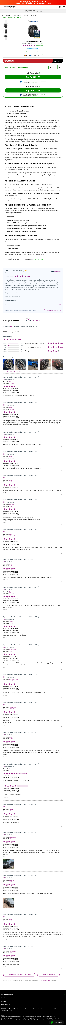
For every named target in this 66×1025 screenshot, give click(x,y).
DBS (11, 838)
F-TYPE (12, 593)
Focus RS (12, 536)
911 (11, 882)
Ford (10, 534)
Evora (11, 738)
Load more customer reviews (19, 975)
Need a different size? (38, 43)
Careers (11, 1010)
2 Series (12, 409)
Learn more (43, 81)
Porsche (11, 880)
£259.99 (36, 77)
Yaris (11, 623)
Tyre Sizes (3, 1001)
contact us (41, 980)
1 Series (12, 383)
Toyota (11, 621)
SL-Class (12, 681)
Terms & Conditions (19, 1009)
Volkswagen (12, 649)
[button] (56, 7)
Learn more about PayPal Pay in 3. (22, 1021)
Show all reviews (48, 974)
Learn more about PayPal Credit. (8, 1021)
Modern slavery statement (47, 1009)
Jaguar (11, 592)
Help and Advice (5, 1004)
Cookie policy (28, 1009)
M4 (11, 566)
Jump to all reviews (52, 310)
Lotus (10, 737)
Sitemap (57, 1009)
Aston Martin (13, 837)
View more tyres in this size (12, 17)
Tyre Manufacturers (6, 998)
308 (11, 506)
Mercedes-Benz (13, 679)
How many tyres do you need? (16, 67)
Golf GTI (12, 651)
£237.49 (36, 90)
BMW (10, 382)
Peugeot (11, 504)
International (5, 1010)
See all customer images (13, 371)
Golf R (11, 953)
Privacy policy (36, 1009)
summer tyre (39, 259)
